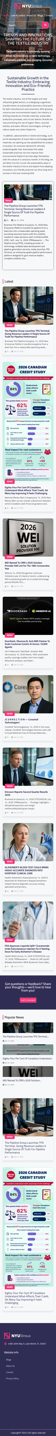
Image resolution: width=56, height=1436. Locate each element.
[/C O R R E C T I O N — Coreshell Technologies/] (28, 694)
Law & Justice (18, 15)
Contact (49, 15)
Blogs (40, 15)
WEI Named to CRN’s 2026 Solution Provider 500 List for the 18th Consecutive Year (27, 565)
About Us (31, 15)
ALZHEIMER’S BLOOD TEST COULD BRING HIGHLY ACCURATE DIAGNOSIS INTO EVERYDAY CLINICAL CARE (27, 870)
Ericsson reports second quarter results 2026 (26, 793)
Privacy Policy (12, 1378)
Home (6, 15)
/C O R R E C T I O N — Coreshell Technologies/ (21, 721)
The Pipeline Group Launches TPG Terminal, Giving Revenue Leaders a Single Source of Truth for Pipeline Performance (24, 210)
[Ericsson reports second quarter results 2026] (28, 767)
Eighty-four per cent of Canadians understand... (28, 1058)
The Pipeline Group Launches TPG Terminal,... (26, 1036)
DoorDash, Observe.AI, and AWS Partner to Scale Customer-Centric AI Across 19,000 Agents (27, 644)
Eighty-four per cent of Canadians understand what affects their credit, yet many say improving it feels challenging (26, 490)
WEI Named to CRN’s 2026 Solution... (22, 1080)
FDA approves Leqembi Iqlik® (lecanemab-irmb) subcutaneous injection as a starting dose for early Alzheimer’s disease (27, 949)
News (8, 200)
